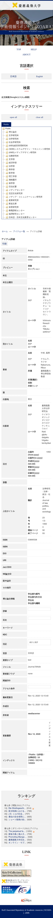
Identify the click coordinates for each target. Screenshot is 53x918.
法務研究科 (14, 156)
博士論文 (13, 132)
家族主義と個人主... (17, 833)
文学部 (12, 159)
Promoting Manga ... (17, 836)
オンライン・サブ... (17, 842)
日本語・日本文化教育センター (22, 217)
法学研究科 (14, 139)
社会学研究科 (15, 142)
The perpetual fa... (16, 831)
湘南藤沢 (13, 180)
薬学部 (12, 183)
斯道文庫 (13, 203)
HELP (34, 49)
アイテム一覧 (19, 231)
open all (13, 117)
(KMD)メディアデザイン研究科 (22, 152)
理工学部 (13, 176)
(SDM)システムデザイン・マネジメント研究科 (29, 149)
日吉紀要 (13, 186)
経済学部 (13, 162)
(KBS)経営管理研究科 (18, 145)
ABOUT (26, 54)
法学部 (12, 166)
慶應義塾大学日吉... (17, 839)
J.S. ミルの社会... (16, 813)
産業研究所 (14, 200)
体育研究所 (14, 207)
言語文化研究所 (16, 193)
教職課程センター (17, 210)
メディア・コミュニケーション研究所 (25, 197)
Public (6, 124)
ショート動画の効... (17, 819)
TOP (19, 49)
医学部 (12, 173)
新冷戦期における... (17, 810)
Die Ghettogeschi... (17, 808)
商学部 (12, 169)
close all (39, 117)
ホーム (5, 231)
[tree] (26, 173)
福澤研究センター (17, 214)
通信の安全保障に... (17, 816)
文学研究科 (14, 135)
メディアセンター (17, 190)
